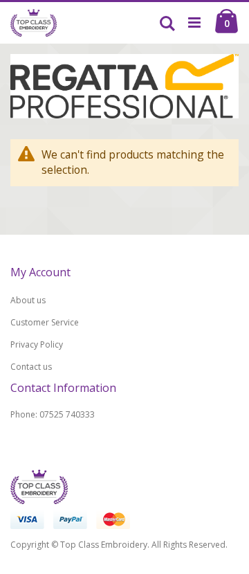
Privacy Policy (36, 344)
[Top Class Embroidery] (33, 23)
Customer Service (44, 322)
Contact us (31, 367)
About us (28, 300)
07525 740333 (67, 414)
